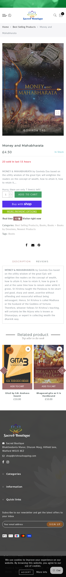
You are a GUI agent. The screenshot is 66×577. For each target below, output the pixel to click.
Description (21, 261)
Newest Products (26, 229)
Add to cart (17, 386)
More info (41, 572)
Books (43, 225)
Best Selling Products (24, 27)
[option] (17, 373)
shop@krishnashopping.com (21, 455)
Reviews (42, 261)
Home (5, 27)
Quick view (28, 349)
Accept (26, 572)
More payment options (22, 211)
